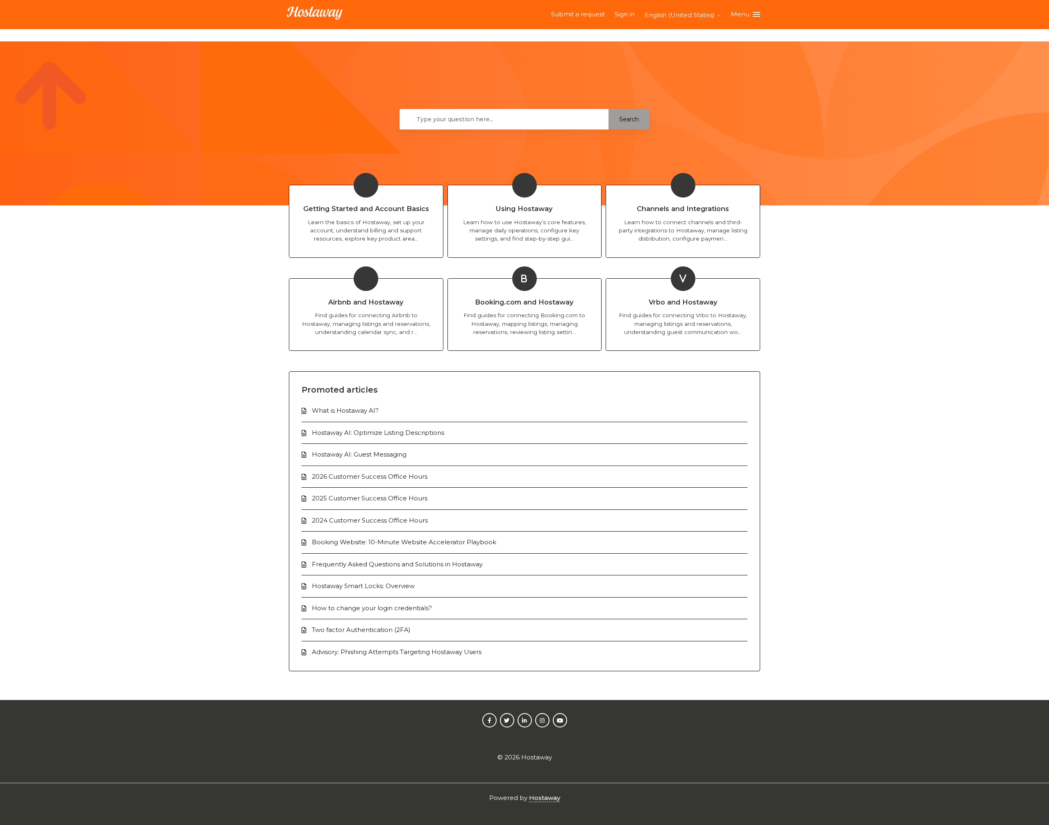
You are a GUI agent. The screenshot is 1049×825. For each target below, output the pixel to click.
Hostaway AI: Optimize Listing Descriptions (378, 432)
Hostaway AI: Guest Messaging (359, 454)
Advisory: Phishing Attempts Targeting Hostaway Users (396, 652)
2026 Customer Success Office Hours (369, 476)
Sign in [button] (625, 14)
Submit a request (578, 14)
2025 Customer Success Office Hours (369, 498)
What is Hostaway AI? (345, 410)
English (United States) (680, 14)
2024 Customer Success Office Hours (370, 520)
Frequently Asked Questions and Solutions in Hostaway (397, 564)
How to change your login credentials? (372, 608)
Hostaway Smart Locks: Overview (363, 586)
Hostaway (544, 798)
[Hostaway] (315, 15)
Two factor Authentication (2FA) (361, 630)
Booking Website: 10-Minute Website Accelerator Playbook (404, 542)
